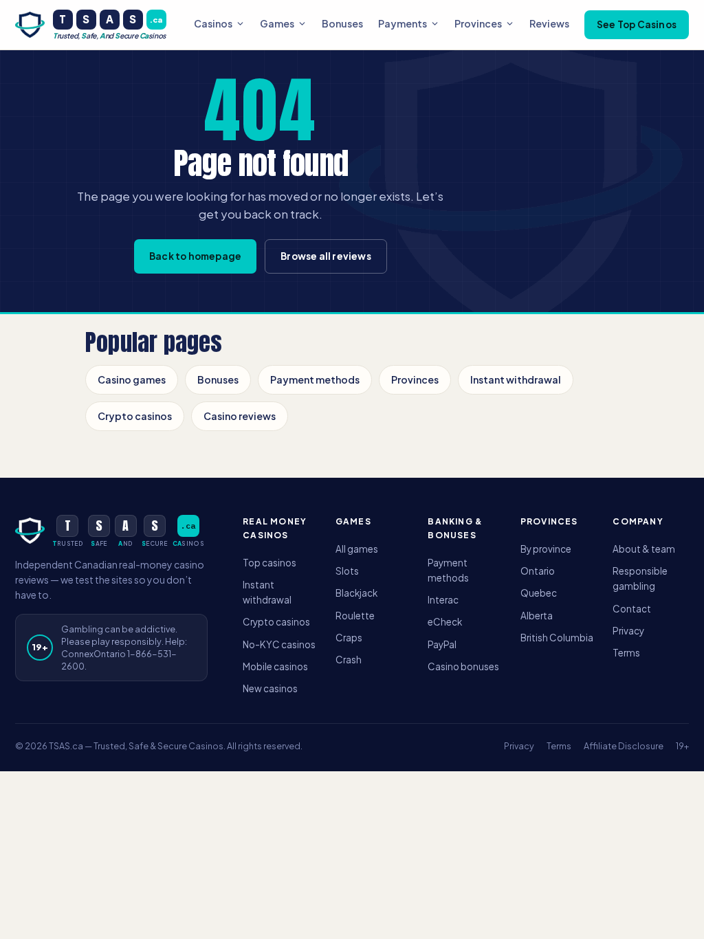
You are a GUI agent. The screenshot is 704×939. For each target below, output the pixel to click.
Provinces (478, 23)
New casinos (270, 688)
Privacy (628, 631)
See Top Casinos (636, 24)
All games (357, 549)
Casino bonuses (463, 666)
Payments (402, 23)
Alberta (536, 615)
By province (545, 549)
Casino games (132, 379)
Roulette (355, 615)
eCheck (445, 622)
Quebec (538, 593)
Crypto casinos (135, 416)
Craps (349, 637)
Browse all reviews (325, 256)
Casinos (213, 23)
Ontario (537, 571)
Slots (347, 571)
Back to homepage (195, 256)
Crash (349, 659)
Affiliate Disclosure (623, 745)
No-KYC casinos (279, 644)
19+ (682, 745)
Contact (632, 609)
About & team (644, 549)
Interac (443, 600)
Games (277, 23)
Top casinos (269, 562)
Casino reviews (240, 416)
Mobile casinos (275, 666)
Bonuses (342, 23)
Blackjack (356, 593)
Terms (626, 653)
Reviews (549, 23)
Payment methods (315, 379)
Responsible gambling (640, 578)
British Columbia (556, 637)
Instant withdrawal (515, 379)
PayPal (442, 644)
